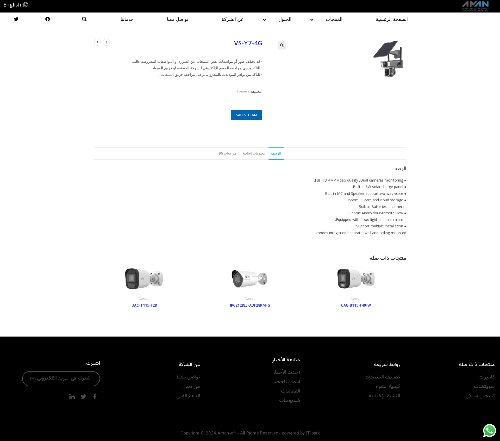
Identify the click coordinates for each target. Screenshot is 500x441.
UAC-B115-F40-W (356, 305)
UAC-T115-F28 (144, 305)
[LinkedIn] (72, 397)
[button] (282, 45)
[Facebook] (95, 397)
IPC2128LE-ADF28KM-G (250, 305)
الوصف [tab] (276, 153)
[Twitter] (83, 397)
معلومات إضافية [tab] (253, 153)
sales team (246, 115)
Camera (243, 91)
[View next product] (97, 42)
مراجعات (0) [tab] (227, 153)
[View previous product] (106, 42)
